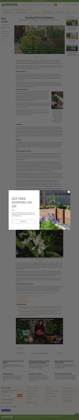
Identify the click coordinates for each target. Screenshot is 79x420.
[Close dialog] (69, 192)
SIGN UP (23, 221)
